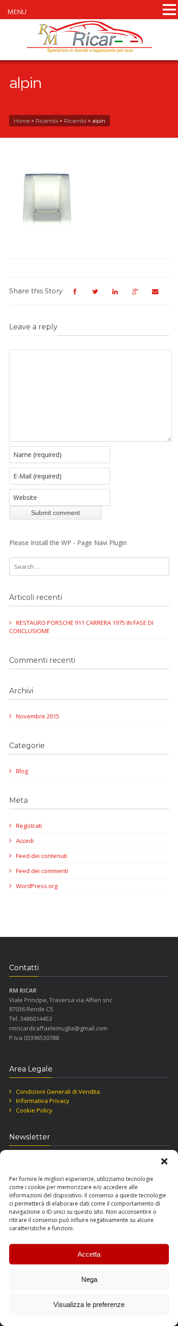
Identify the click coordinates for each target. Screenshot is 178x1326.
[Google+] (140, 295)
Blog (22, 771)
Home (22, 120)
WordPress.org (37, 886)
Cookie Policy (34, 1110)
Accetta (89, 1254)
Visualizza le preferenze (89, 1304)
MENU (16, 11)
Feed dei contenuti (41, 856)
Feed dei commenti (42, 871)
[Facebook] (80, 295)
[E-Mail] (160, 295)
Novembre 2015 (37, 716)
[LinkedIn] (120, 295)
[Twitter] (100, 295)
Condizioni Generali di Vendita (58, 1091)
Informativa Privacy (42, 1101)
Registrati (29, 826)
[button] (164, 1161)
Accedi (25, 841)
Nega (89, 1279)
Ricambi (47, 120)
